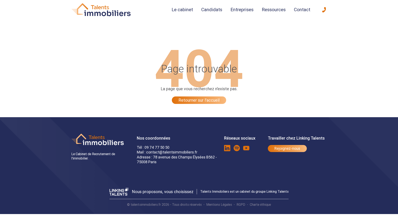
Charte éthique (260, 204)
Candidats (211, 9)
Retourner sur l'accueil (199, 100)
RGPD (241, 204)
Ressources (274, 9)
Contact (302, 9)
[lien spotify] (237, 148)
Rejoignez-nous (287, 148)
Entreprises (242, 9)
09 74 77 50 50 (156, 147)
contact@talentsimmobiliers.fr (171, 152)
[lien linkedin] (227, 148)
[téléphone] (324, 10)
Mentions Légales (219, 204)
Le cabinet (182, 9)
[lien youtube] (246, 148)
